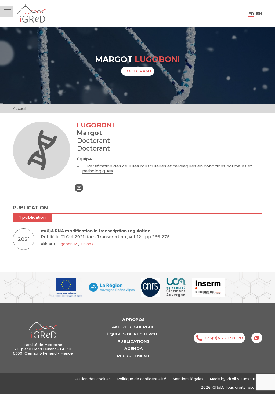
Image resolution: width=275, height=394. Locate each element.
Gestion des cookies (92, 379)
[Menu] (7, 12)
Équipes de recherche (133, 334)
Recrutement (133, 355)
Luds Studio (251, 379)
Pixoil (231, 379)
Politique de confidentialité (141, 379)
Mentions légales (188, 379)
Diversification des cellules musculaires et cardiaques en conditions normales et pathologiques (167, 168)
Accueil (19, 108)
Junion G (87, 244)
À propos (133, 319)
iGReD (31, 13)
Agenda (133, 348)
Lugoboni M (66, 244)
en (259, 13)
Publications (133, 341)
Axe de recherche (133, 326)
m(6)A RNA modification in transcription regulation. (96, 230)
